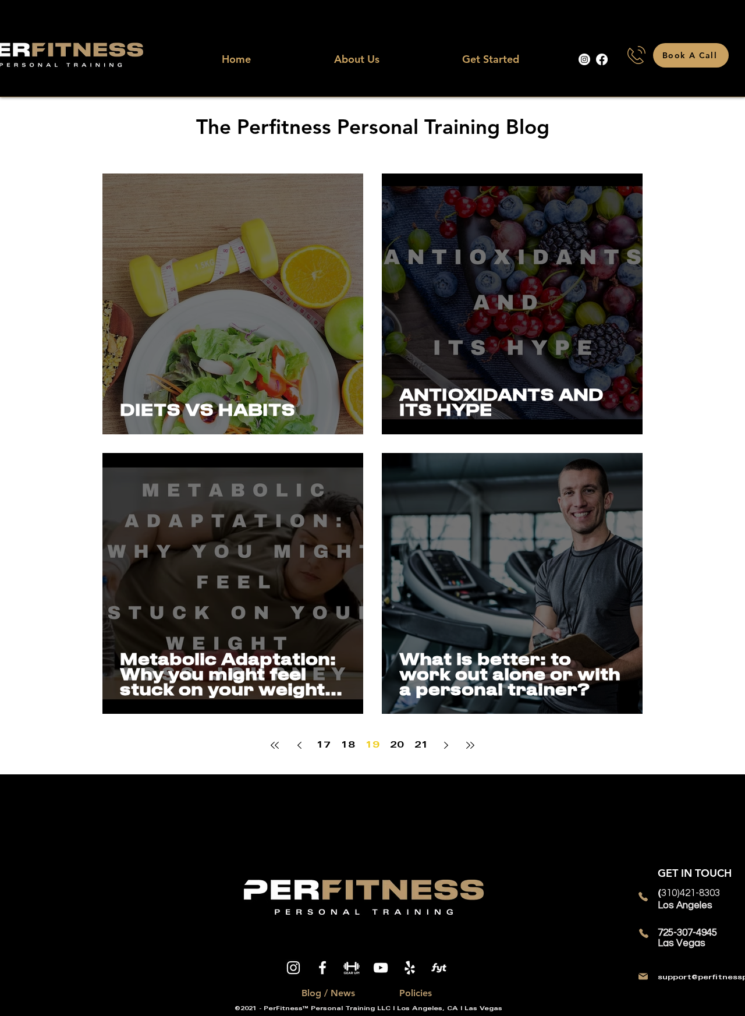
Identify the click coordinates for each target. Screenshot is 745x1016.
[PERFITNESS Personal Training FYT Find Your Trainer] (439, 967)
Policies (415, 993)
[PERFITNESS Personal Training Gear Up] (351, 967)
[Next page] (445, 745)
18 (348, 745)
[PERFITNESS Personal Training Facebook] (322, 967)
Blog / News (328, 993)
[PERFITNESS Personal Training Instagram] (293, 967)
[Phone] (643, 896)
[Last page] (470, 745)
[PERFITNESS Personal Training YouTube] (380, 967)
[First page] (274, 745)
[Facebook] (602, 59)
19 (372, 745)
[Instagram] (584, 59)
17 (324, 745)
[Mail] (643, 976)
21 (421, 745)
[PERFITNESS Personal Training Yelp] (409, 967)
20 (397, 745)
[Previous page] (299, 745)
